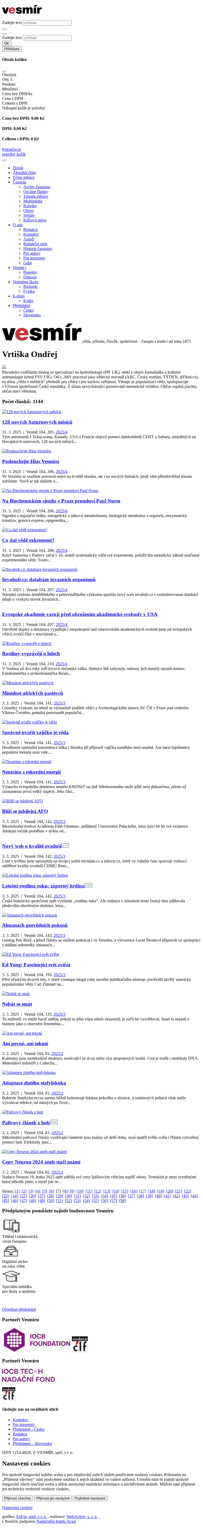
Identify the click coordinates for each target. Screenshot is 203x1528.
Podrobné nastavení (90, 1498)
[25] (23, 1196)
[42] (176, 1196)
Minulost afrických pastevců (32, 693)
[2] (24, 1191)
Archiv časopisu (36, 187)
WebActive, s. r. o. (82, 1516)
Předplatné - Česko (28, 1429)
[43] (185, 1196)
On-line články (35, 191)
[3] (31, 1191)
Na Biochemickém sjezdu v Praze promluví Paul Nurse (61, 501)
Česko (28, 310)
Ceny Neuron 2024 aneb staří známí (41, 1162)
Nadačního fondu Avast (56, 1521)
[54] (86, 1200)
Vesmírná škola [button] (25, 281)
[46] (14, 1200)
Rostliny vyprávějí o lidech (31, 653)
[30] (68, 1196)
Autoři (28, 239)
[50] (50, 1200)
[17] (142, 1191)
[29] (59, 1196)
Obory (28, 210)
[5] (44, 1191)
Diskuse (30, 277)
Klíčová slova (34, 220)
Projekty (30, 272)
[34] (104, 1196)
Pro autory (32, 253)
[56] (104, 1200)
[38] (140, 1196)
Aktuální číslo (24, 172)
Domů (18, 168)
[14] (115, 1191)
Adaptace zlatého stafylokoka (34, 1083)
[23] (5, 1196)
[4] (37, 1191)
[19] (160, 1191)
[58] (122, 1200)
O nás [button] (17, 225)
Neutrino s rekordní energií (31, 772)
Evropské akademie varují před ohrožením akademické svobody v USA (80, 614)
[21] (178, 1191)
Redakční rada (35, 244)
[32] (86, 1196)
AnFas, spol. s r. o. (31, 1516)
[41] (167, 1196)
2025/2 (57, 1053)
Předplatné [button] (21, 305)
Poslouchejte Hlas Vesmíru (30, 461)
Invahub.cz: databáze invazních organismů (49, 579)
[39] (149, 1196)
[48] (32, 1200)
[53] (77, 1200)
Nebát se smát (17, 1004)
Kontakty (31, 234)
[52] (68, 1200)
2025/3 (59, 703)
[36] (122, 1196)
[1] (17, 1191)
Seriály (29, 215)
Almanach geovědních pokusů (35, 925)
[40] (158, 1196)
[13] (106, 1191)
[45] (5, 1200)
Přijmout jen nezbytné (53, 1498)
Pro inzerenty (34, 258)
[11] (89, 1191)
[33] (95, 1196)
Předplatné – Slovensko (32, 1443)
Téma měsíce (24, 177)
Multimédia (32, 201)
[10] (80, 1191)
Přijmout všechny (17, 1498)
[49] (41, 1200)
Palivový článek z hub (26, 1122)
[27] (41, 1196)
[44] (194, 1196)
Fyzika (29, 291)
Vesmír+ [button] (20, 267)
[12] (97, 1191)
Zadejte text (12, 22)
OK (6, 43)
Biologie (30, 286)
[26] (32, 1196)
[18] (151, 1191)
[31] (77, 1196)
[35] (113, 1196)
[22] (187, 1191)
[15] (124, 1191)
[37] (131, 1196)
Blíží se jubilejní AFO (25, 811)
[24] (14, 1196)
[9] (72, 1191)
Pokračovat (11, 149)
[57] (113, 1200)
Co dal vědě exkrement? (28, 540)
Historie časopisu (37, 248)
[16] (133, 1191)
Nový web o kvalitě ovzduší (31, 846)
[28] (50, 1196)
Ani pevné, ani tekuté (25, 1043)
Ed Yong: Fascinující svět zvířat (36, 964)
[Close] (4, 71)
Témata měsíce (35, 196)
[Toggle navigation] (4, 160)
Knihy (28, 300)
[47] (23, 1200)
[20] (169, 1191)
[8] (65, 1191)
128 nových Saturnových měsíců (37, 422)
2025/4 (61, 432)
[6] (51, 1191)
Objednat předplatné (19, 1309)
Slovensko (32, 315)
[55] (95, 1200)
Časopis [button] (19, 182)
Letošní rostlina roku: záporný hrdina (43, 886)
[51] (59, 1200)
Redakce (30, 229)
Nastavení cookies (17, 1507)
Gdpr (27, 263)
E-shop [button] (19, 296)
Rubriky (30, 206)
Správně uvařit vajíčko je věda (35, 732)
